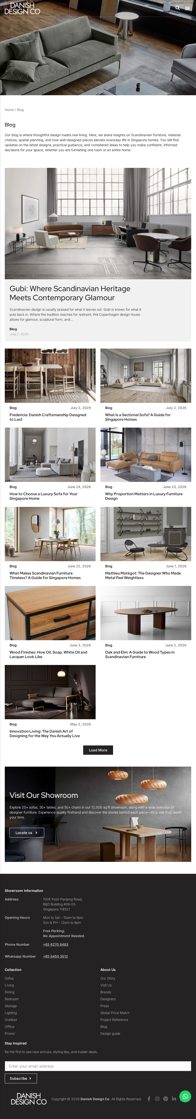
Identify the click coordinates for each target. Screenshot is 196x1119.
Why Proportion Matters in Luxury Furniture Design (144, 496)
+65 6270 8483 (55, 944)
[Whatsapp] (185, 1096)
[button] (187, 8)
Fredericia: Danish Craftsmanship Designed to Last (48, 417)
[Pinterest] (165, 1098)
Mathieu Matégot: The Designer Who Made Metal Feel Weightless (143, 575)
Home (9, 110)
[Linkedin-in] (174, 1098)
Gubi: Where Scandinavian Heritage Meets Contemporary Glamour (70, 293)
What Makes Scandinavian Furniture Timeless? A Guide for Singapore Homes (45, 575)
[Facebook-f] (149, 1098)
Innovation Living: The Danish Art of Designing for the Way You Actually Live (45, 733)
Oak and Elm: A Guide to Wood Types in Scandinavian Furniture (139, 654)
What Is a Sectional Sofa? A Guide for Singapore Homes (138, 417)
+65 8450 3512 (55, 956)
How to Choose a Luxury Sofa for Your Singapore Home (43, 496)
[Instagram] (157, 1098)
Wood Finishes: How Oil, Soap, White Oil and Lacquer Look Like (48, 654)
